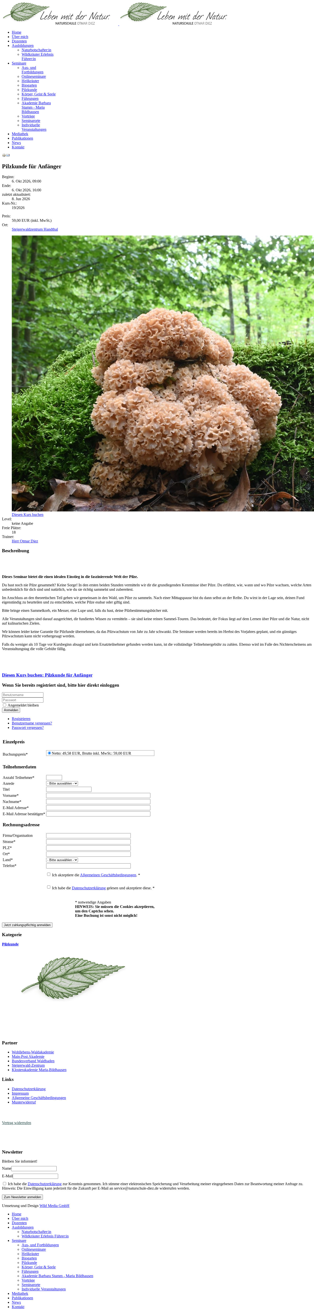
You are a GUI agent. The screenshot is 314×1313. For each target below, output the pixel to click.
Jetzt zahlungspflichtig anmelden (27, 925)
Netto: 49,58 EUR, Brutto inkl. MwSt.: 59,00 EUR (91, 753)
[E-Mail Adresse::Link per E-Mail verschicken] (8, 156)
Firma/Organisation (18, 835)
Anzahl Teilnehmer (18, 777)
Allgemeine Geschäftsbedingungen (39, 1098)
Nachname (12, 802)
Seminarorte (31, 120)
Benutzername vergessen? (32, 723)
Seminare (19, 63)
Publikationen (22, 138)
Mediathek (20, 134)
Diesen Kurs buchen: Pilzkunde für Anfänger (47, 675)
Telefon (9, 866)
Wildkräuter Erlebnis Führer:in (45, 1236)
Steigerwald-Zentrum (28, 1065)
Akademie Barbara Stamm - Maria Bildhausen (36, 107)
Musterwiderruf (24, 1102)
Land (8, 860)
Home (16, 32)
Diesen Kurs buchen (27, 514)
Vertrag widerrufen (16, 1123)
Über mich (20, 37)
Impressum (20, 1093)
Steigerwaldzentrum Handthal (35, 229)
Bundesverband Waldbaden (33, 1061)
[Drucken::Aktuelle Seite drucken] (4, 156)
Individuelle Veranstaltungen (34, 127)
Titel (6, 789)
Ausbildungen (23, 45)
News (16, 143)
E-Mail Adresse (16, 808)
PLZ (7, 848)
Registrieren (21, 719)
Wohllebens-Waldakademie (33, 1052)
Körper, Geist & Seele (39, 94)
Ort (6, 854)
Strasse (9, 842)
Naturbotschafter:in (36, 50)
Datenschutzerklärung (89, 888)
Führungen (30, 98)
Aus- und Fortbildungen (32, 70)
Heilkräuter (30, 81)
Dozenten (19, 41)
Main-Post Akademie (28, 1056)
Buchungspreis (15, 754)
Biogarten (29, 85)
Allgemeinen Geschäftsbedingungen (108, 875)
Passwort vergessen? (28, 727)
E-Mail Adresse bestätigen (24, 814)
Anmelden (11, 710)
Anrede (8, 783)
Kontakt (18, 147)
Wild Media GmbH (54, 1206)
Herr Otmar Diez (25, 541)
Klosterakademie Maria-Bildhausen (39, 1070)
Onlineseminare (34, 76)
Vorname (11, 795)
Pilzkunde (29, 90)
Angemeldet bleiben (23, 705)
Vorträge (28, 116)
